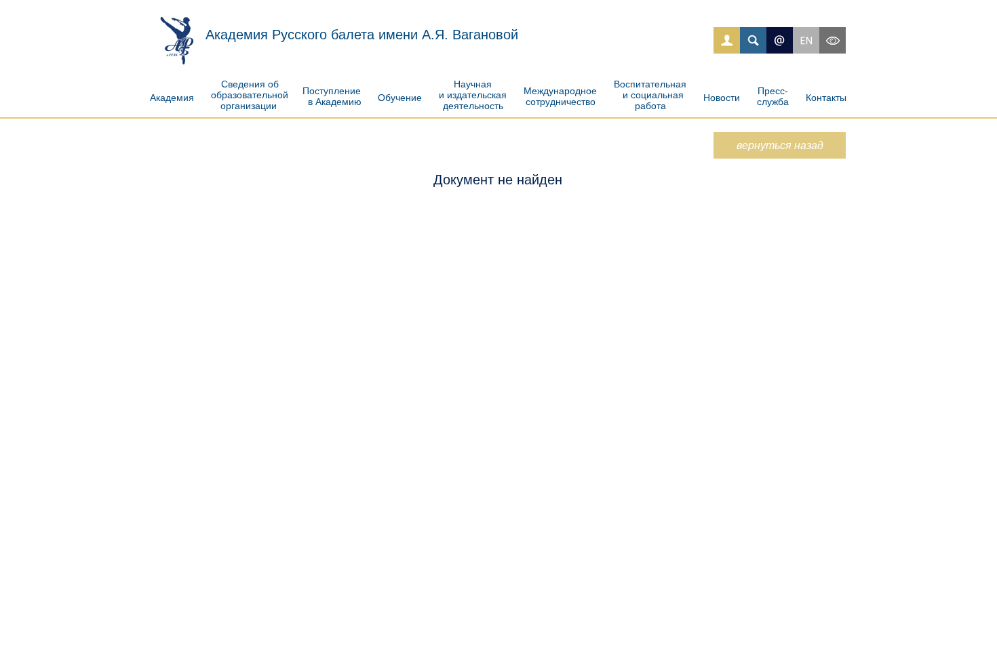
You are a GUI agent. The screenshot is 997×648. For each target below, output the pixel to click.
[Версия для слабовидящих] (832, 40)
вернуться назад (780, 145)
